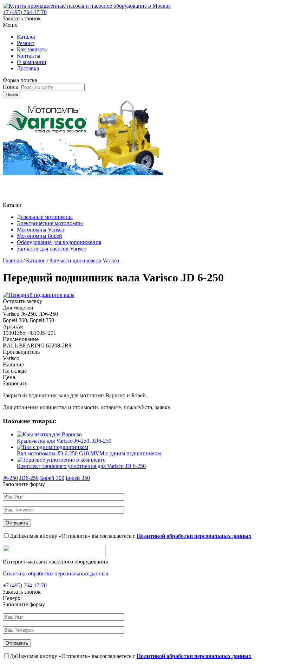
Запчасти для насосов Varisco (51, 249)
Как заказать (32, 49)
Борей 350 (78, 478)
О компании (31, 62)
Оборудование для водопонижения (59, 242)
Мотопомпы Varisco (40, 230)
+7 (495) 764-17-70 (25, 12)
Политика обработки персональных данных (56, 573)
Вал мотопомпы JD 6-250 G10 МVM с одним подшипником (89, 453)
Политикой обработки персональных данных (194, 536)
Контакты (28, 56)
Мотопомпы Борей (39, 236)
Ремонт (25, 43)
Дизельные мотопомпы (45, 217)
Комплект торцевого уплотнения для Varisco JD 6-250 (81, 466)
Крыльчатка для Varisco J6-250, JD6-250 (64, 441)
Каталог (26, 37)
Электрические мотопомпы (50, 223)
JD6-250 (29, 478)
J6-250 (10, 478)
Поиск (11, 87)
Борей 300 (52, 478)
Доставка (28, 68)
